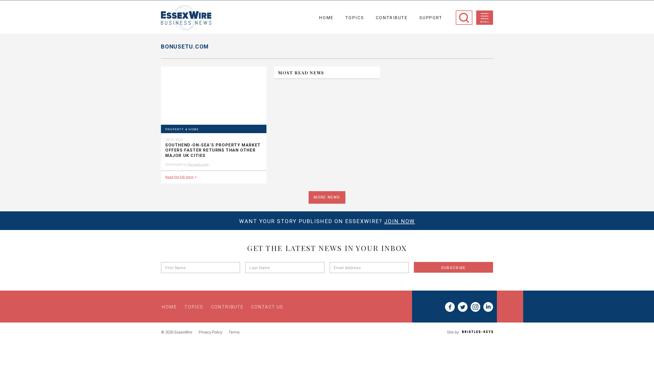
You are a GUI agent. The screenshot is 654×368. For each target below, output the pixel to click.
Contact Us (267, 306)
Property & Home (182, 129)
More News (327, 197)
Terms (234, 332)
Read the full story (179, 177)
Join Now (399, 221)
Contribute (392, 17)
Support (430, 17)
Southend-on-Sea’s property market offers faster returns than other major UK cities (213, 150)
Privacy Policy (210, 332)
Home (326, 17)
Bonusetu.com (198, 164)
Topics (354, 17)
